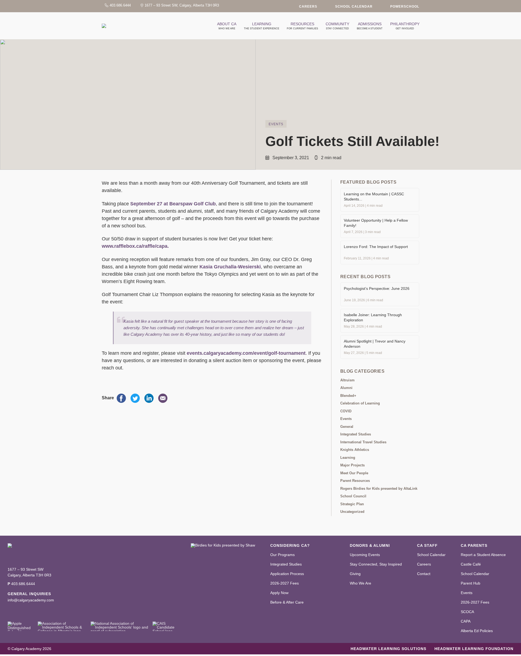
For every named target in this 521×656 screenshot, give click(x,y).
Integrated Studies (355, 434)
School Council (353, 496)
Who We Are (360, 583)
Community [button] (337, 26)
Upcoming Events (365, 555)
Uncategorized (352, 512)
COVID (345, 411)
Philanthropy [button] (405, 26)
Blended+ (348, 396)
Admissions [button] (370, 26)
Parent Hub (470, 583)
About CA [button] (226, 26)
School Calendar (354, 6)
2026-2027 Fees (284, 583)
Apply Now (279, 593)
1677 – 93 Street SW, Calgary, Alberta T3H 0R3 (182, 5)
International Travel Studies (363, 442)
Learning (347, 458)
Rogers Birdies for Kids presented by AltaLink (378, 488)
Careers (308, 6)
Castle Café (471, 564)
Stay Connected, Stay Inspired (376, 564)
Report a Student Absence (483, 555)
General (346, 427)
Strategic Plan (352, 504)
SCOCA (467, 612)
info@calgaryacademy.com (31, 600)
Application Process (287, 574)
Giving (355, 574)
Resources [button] (302, 26)
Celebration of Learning (360, 403)
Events (276, 124)
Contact (423, 574)
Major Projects (352, 465)
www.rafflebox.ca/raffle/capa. (135, 246)
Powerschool (404, 6)
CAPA (466, 621)
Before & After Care (287, 602)
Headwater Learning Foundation (473, 648)
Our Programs (282, 555)
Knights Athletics (354, 450)
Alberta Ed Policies (477, 631)
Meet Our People (354, 473)
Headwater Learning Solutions (388, 648)
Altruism (347, 380)
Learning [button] (261, 26)
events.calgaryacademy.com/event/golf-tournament (246, 353)
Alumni (346, 388)
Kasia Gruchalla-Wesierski (230, 266)
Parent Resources (355, 481)
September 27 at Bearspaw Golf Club (173, 203)
